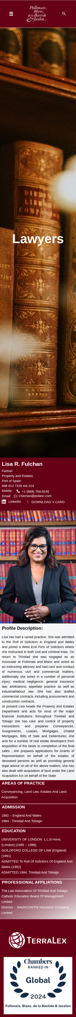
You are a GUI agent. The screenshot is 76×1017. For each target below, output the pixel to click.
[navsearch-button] (64, 14)
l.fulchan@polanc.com (35, 496)
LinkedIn (14, 501)
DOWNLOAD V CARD (48, 502)
